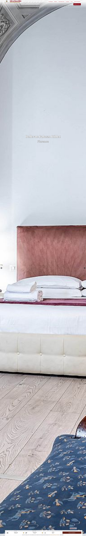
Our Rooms (51, 1)
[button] (15, 533)
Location (67, 1)
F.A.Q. (72, 1)
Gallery (55, 1)
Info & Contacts (77, 1)
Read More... (73, 528)
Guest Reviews (61, 1)
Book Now (77, 4)
